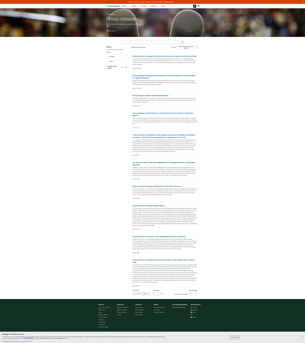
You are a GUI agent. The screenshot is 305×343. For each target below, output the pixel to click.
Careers (100, 312)
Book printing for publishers (178, 307)
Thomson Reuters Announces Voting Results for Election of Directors (156, 186)
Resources (154, 6)
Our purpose (101, 319)
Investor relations (102, 317)
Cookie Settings (29, 338)
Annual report (101, 310)
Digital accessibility (103, 315)
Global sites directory (122, 312)
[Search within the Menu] (194, 6)
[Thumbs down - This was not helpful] (126, 67)
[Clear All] (179, 42)
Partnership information (122, 307)
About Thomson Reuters (104, 307)
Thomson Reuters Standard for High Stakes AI (148, 206)
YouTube (194, 317)
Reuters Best (157, 310)
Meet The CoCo (168, 2)
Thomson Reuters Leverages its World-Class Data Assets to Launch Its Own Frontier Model (164, 56)
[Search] (182, 42)
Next (145, 293)
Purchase (143, 6)
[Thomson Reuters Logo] (112, 6)
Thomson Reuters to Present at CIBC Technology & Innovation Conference (159, 237)
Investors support (139, 310)
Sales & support (139, 307)
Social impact (101, 324)
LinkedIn (194, 312)
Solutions (124, 6)
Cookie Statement (10, 341)
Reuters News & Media (159, 307)
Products (134, 6)
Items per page (193, 290)
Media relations (139, 312)
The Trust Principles (103, 327)
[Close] (302, 337)
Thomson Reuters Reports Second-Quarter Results (150, 96)
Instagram (194, 310)
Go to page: (156, 290)
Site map (119, 315)
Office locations (139, 315)
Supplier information (122, 310)
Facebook (194, 307)
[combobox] (152, 42)
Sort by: (173, 47)
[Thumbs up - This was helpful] (122, 67)
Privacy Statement (22, 341)
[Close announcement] (303, 2)
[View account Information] (198, 6)
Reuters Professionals (159, 312)
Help (162, 6)
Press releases (102, 322)
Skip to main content (7, 5)
